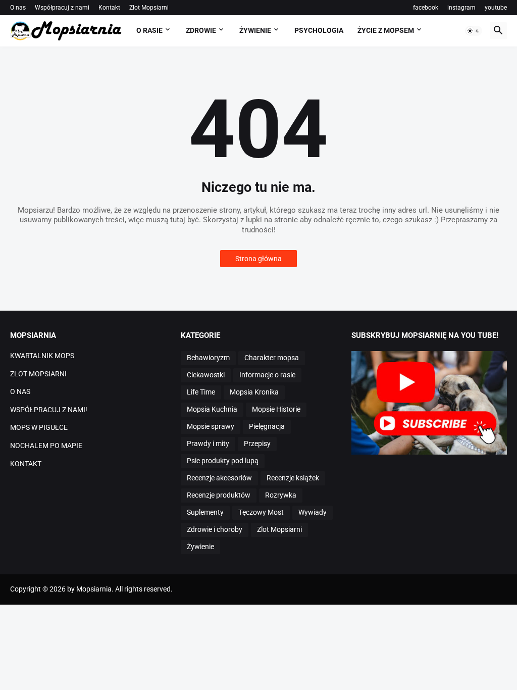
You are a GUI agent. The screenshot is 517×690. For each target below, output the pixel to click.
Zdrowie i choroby (214, 529)
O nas (18, 7)
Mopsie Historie (276, 409)
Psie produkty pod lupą (222, 461)
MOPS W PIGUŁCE (39, 427)
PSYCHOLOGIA (318, 30)
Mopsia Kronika (254, 392)
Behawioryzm (208, 358)
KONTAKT (25, 464)
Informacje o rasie (267, 375)
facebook (425, 7)
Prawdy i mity (208, 443)
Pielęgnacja (267, 426)
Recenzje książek (293, 478)
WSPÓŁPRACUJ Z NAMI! (48, 410)
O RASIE (149, 30)
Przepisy (257, 443)
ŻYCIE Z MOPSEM (385, 30)
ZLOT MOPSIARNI (38, 374)
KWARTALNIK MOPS (42, 356)
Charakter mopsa (271, 358)
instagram (461, 7)
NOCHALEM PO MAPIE (46, 445)
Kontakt (109, 7)
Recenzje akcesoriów (219, 478)
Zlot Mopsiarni (149, 7)
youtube (496, 7)
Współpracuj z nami (62, 7)
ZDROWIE (201, 30)
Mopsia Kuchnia (212, 409)
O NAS (20, 391)
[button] (473, 31)
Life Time (201, 392)
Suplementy (205, 512)
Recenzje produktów (218, 495)
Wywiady (312, 512)
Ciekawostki (206, 375)
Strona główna (258, 259)
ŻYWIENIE (255, 30)
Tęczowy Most (261, 512)
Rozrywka (280, 495)
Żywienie (200, 547)
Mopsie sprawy (210, 426)
